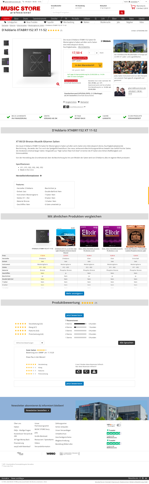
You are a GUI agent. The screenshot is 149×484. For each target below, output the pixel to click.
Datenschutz (124, 482)
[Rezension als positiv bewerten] (79, 372)
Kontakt (5, 478)
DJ (95, 18)
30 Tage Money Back (21, 439)
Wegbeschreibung (62, 440)
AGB (146, 482)
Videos (37, 443)
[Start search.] (121, 12)
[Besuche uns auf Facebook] (140, 478)
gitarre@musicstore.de (13, 2)
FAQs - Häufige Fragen (22, 430)
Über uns (17, 423)
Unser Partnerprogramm (42, 424)
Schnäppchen (12, 22)
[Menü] (120, 423)
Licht (103, 18)
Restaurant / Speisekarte (44, 439)
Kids (122, 18)
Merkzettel (84, 102)
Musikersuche (105, 22)
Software (87, 18)
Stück (101, 53)
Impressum (115, 482)
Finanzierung (19, 443)
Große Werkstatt (41, 436)
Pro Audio (75, 18)
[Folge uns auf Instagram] (143, 478)
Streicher (54, 18)
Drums (25, 18)
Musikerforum (100, 482)
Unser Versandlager (63, 430)
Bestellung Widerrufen (64, 444)
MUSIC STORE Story (42, 429)
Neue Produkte (32, 22)
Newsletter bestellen (36, 410)
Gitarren (6, 18)
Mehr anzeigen (73, 293)
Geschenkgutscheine (63, 437)
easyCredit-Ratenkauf (22, 446)
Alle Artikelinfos (84, 47)
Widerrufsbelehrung (137, 482)
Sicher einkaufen (61, 427)
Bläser (114, 18)
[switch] (119, 425)
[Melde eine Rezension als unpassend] (94, 372)
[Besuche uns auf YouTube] (146, 478)
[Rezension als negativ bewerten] (86, 372)
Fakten (16, 427)
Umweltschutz (60, 434)
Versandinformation (42, 446)
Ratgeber (130, 22)
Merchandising (68, 22)
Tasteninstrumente (39, 18)
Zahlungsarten (61, 423)
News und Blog (17, 478)
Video (142, 22)
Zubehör (142, 18)
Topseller (50, 22)
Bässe (16, 18)
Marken (86, 22)
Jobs (118, 22)
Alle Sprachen (126, 342)
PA (66, 18)
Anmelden (134, 2)
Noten (131, 18)
